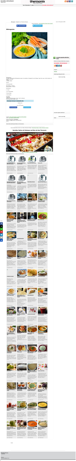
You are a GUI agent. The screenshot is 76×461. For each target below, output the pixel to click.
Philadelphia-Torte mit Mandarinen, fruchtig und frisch (32, 371)
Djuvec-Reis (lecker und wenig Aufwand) (32, 352)
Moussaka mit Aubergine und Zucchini (11, 201)
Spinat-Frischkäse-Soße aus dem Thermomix (32, 390)
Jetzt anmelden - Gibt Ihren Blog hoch (7, 1)
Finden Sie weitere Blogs (62, 76)
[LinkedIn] (1, 234)
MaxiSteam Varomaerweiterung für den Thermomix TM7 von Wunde (21, 221)
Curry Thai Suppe (41, 238)
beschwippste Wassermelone (19, 390)
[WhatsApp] (1, 229)
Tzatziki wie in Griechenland (9, 352)
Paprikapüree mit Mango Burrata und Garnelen (21, 277)
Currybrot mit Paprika (31, 276)
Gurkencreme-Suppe (41, 276)
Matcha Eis (9, 370)
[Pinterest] (1, 231)
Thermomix (55, 71)
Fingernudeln (19, 351)
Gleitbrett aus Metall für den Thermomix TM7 (32, 220)
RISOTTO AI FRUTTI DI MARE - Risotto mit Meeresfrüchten (11, 239)
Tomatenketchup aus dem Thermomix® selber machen (11, 409)
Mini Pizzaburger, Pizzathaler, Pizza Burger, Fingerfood (21, 182)
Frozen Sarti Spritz (41, 370)
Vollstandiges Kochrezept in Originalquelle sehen (15, 100)
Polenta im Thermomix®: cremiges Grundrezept (42, 409)
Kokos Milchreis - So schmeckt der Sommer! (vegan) (21, 296)
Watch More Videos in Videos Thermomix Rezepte (40, 127)
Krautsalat (39, 351)
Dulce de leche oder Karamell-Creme (20, 201)
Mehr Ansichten (27, 5)
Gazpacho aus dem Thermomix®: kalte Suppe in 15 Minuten (32, 428)
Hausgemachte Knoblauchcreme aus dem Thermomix (32, 239)
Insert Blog (3, 453)
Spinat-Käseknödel (20, 238)
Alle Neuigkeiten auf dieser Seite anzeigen (46, 23)
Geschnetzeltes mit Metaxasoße (31, 333)
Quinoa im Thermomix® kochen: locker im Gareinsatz (42, 428)
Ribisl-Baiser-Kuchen (31, 181)
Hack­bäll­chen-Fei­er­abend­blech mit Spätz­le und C (11, 182)
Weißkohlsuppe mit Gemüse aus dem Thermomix (10, 220)
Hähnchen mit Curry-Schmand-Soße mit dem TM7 (11, 334)
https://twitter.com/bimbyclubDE (14, 117)
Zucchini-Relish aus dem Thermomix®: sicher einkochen (21, 409)
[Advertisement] (38, 13)
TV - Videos (32, 5)
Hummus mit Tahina (10, 295)
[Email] (1, 237)
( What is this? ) (3, 2)
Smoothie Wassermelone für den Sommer (42, 314)
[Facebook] (1, 223)
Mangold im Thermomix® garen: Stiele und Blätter (32, 409)
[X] (1, 226)
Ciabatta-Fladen (20, 370)
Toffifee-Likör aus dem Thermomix (31, 201)
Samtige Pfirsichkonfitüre (32, 257)
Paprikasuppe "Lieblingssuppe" (41, 333)
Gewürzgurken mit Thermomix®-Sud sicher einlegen (11, 428)
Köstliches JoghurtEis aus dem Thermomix (11, 314)
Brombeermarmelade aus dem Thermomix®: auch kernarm (21, 428)
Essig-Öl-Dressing (41, 219)
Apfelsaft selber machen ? (42, 181)
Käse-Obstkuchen (31, 295)
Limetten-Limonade (10, 276)
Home (24, 5)
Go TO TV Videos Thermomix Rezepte (29, 152)
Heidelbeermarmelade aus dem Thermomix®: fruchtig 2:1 (42, 390)
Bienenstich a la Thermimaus (10, 258)
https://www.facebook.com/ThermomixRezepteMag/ (18, 116)
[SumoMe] (1, 240)
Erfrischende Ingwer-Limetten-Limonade (41, 201)
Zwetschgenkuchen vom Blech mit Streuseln (11, 163)
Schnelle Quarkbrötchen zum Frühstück (21, 163)
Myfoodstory (16, 119)
